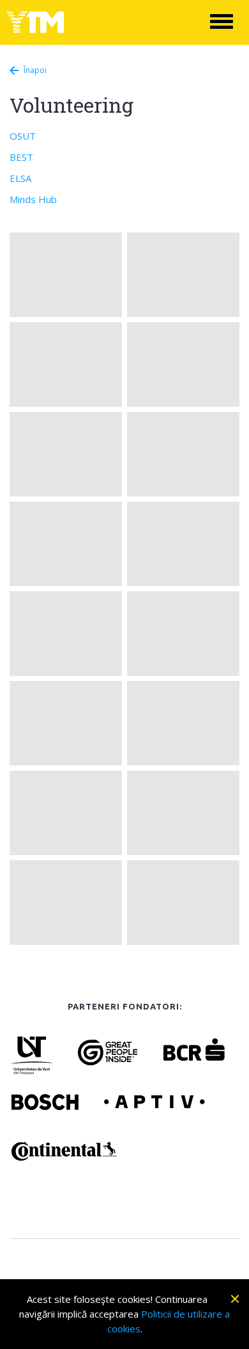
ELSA (20, 178)
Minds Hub (33, 199)
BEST (21, 157)
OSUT (23, 135)
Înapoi (35, 70)
